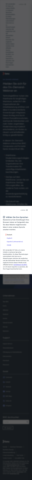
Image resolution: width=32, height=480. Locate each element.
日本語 (9, 245)
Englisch (9, 238)
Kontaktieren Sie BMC (20, 265)
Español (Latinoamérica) (15, 241)
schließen (23, 210)
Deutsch (9, 235)
